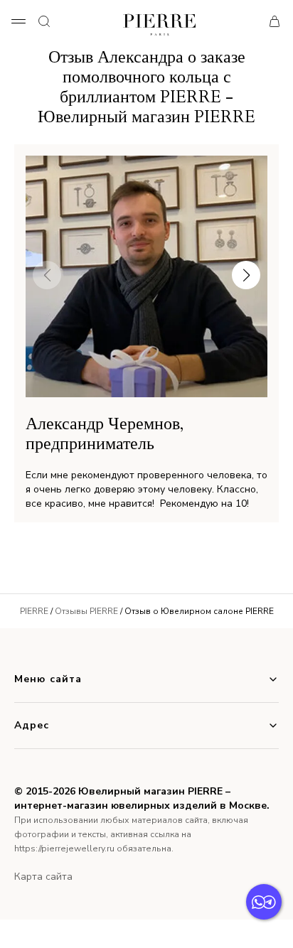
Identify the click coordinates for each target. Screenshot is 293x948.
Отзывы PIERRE (86, 611)
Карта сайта (43, 876)
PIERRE (34, 611)
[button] (246, 275)
